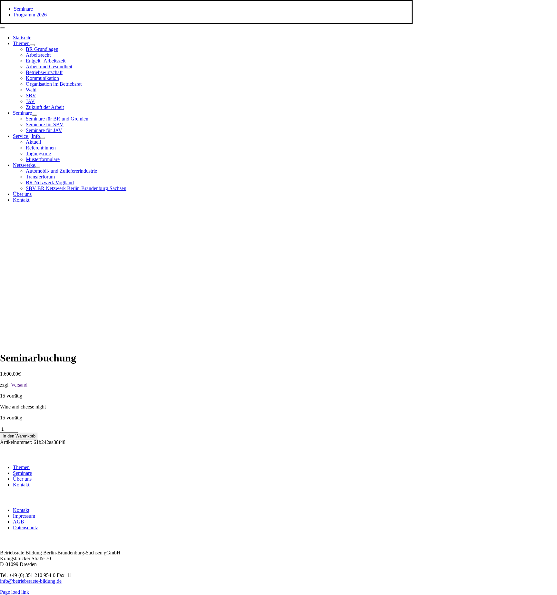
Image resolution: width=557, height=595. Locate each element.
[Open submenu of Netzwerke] (37, 167)
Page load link (14, 592)
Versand (19, 385)
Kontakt (21, 484)
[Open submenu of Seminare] (34, 115)
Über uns (22, 479)
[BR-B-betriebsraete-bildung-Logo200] (338, 271)
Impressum (24, 516)
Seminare (22, 473)
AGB (18, 521)
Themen (21, 467)
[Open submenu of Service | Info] (42, 138)
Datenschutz (25, 527)
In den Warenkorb (19, 436)
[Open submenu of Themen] (32, 45)
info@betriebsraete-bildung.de (31, 581)
